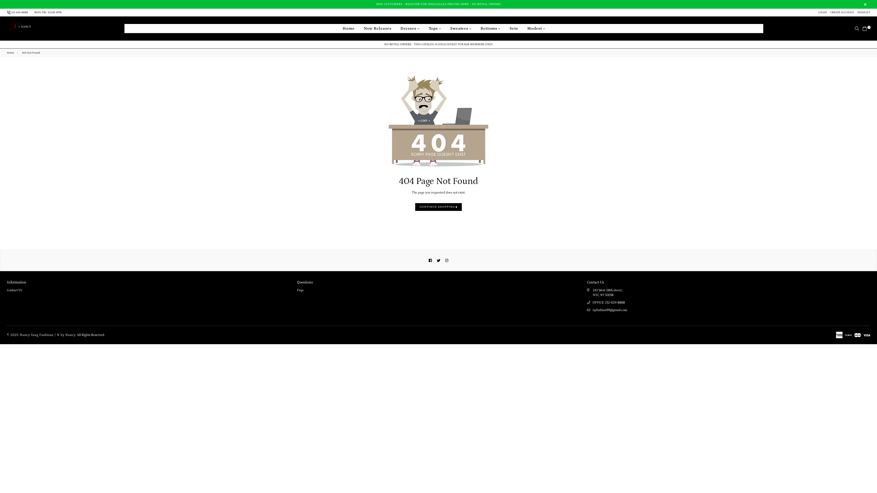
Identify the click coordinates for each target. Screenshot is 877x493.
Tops (434, 28)
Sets (514, 28)
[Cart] (865, 28)
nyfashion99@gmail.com (610, 310)
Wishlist (863, 12)
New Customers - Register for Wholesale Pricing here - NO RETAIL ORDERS (438, 4)
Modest (535, 28)
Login (822, 12)
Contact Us (14, 290)
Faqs (300, 290)
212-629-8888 (20, 12)
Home (349, 28)
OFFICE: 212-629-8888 (609, 302)
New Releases (377, 28)
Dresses (408, 28)
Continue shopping (438, 207)
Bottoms (489, 28)
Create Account (842, 12)
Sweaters (459, 28)
